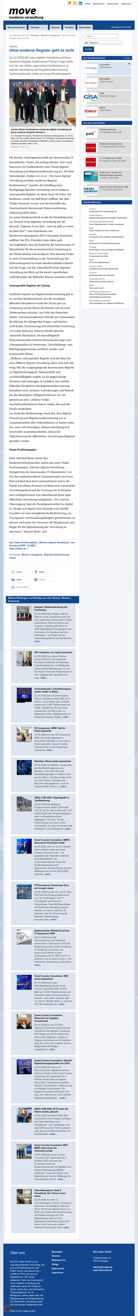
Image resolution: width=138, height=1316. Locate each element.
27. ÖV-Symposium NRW (110, 158)
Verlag (55, 1264)
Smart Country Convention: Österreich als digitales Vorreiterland (48, 1018)
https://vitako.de (17, 548)
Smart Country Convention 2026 (114, 187)
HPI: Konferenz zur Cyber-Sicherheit (53, 652)
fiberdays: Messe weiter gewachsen (52, 761)
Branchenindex (16, 27)
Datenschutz (58, 1268)
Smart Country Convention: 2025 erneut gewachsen (51, 977)
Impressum (57, 1272)
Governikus (105, 65)
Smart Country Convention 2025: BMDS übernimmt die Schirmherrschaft (51, 1148)
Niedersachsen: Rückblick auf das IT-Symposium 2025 (52, 932)
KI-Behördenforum (108, 129)
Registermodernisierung (56, 554)
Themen (34, 27)
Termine (69, 27)
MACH (102, 108)
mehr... (38, 641)
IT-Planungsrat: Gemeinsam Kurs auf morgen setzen (51, 886)
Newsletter (85, 27)
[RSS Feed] (75, 4)
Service (55, 27)
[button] (42, 115)
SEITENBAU (105, 79)
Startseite (34, 35)
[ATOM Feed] (69, 4)
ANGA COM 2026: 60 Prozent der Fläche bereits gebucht (51, 1110)
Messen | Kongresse (50, 35)
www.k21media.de (102, 1270)
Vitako (12, 558)
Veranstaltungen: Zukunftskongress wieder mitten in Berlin (52, 690)
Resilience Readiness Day (111, 144)
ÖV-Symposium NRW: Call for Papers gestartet (49, 729)
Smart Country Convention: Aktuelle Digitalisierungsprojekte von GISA (53, 1062)
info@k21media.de (102, 1267)
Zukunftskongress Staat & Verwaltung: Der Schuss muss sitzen (50, 1193)
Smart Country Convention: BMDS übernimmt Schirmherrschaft (52, 841)
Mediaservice (58, 1260)
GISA (102, 93)
